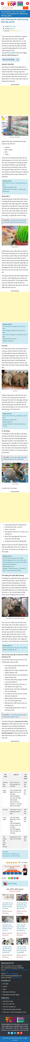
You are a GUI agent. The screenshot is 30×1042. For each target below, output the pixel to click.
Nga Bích (12, 28)
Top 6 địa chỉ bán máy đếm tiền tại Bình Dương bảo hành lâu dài (7, 949)
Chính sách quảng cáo (9, 1006)
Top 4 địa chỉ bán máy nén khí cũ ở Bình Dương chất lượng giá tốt (21, 949)
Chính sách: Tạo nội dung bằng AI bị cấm (14, 1012)
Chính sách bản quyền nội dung (12, 1009)
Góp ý (4, 989)
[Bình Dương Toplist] (15, 3)
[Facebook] (9, 1033)
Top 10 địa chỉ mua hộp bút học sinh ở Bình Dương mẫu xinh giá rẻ (7, 905)
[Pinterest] (21, 1033)
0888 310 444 (10, 973)
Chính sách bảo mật (8, 1004)
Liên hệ (5, 986)
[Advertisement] (15, 100)
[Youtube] (18, 1033)
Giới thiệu (5, 984)
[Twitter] (12, 1033)
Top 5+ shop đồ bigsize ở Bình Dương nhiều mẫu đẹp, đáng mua (22, 927)
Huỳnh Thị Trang (16, 977)
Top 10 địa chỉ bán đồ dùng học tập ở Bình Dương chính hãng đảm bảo (22, 905)
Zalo (15, 973)
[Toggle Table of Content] (16, 59)
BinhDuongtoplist (6, 12)
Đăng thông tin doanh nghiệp (11, 994)
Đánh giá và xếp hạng (9, 992)
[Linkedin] (15, 1033)
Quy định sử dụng (8, 1001)
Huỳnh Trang (12, 26)
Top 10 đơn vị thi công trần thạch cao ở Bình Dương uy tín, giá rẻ (7, 927)
